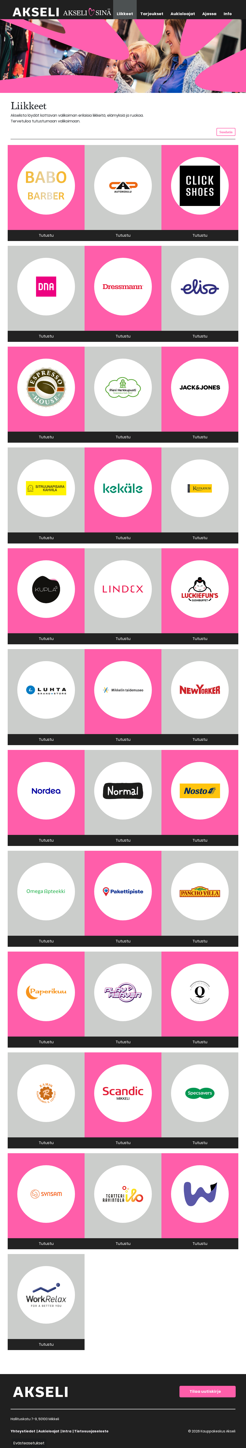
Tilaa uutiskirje (205, 1391)
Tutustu (46, 235)
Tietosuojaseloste (91, 1431)
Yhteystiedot (23, 1431)
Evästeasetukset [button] (28, 1443)
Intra (66, 1431)
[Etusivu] (41, 1391)
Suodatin (226, 132)
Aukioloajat (48, 1431)
